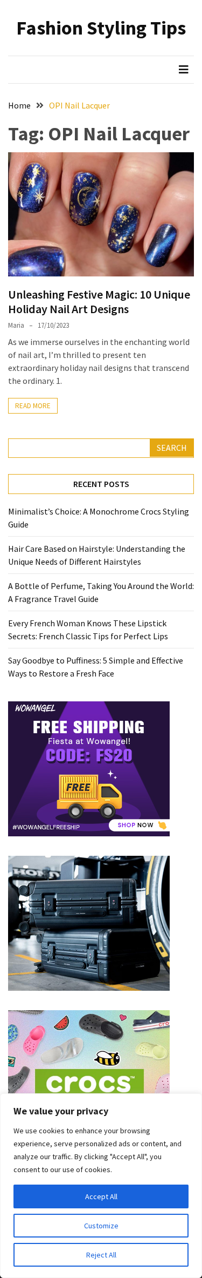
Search (172, 447)
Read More (33, 405)
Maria (16, 325)
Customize (101, 1225)
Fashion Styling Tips (101, 28)
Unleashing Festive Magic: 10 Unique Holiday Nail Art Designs (99, 301)
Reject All (101, 1255)
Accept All (101, 1196)
